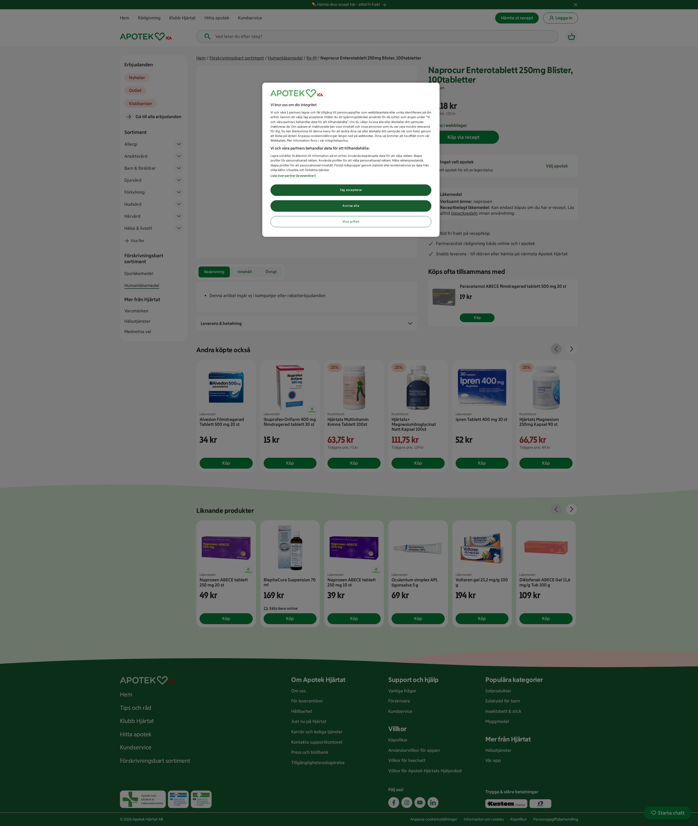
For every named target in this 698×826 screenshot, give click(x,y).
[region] (351, 160)
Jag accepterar (351, 190)
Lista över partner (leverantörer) (293, 176)
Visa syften (350, 221)
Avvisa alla (350, 206)
